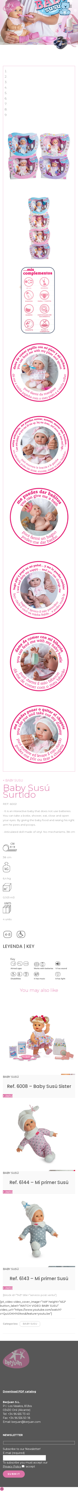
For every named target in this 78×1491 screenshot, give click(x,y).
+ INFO (7, 1096)
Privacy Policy (12, 1466)
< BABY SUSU (13, 780)
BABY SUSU (30, 1323)
